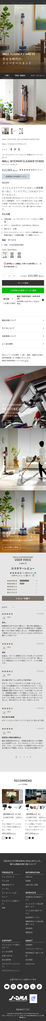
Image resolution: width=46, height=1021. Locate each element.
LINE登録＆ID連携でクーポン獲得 (23, 290)
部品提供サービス (33, 917)
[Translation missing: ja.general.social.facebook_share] (11, 149)
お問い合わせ (7, 955)
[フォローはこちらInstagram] (13, 986)
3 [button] (24, 757)
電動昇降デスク (8, 885)
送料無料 (29, 928)
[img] (7, 614)
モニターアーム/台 (9, 893)
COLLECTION (11, 139)
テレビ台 (5, 881)
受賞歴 (28, 881)
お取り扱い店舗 (32, 885)
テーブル (5, 889)
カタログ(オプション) (10, 970)
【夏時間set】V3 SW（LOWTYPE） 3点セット (12, 817)
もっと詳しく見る (11, 422)
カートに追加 (23, 283)
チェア (4, 897)
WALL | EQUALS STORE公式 (14, 144)
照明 (4, 908)
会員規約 (29, 945)
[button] (25, 170)
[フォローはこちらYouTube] (7, 986)
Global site (30, 963)
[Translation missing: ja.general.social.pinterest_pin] (15, 149)
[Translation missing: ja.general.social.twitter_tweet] (19, 149)
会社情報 (29, 959)
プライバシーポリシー (34, 949)
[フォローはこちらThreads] (26, 986)
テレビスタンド (8, 876)
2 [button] (20, 757)
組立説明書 (6, 959)
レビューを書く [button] (23, 598)
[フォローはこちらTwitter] (33, 986)
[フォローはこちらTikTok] (39, 986)
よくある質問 (7, 951)
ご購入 (7, 75)
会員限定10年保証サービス (16, 176)
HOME (4, 139)
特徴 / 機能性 (20, 75)
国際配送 (29, 932)
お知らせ (29, 876)
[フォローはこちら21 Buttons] (20, 986)
